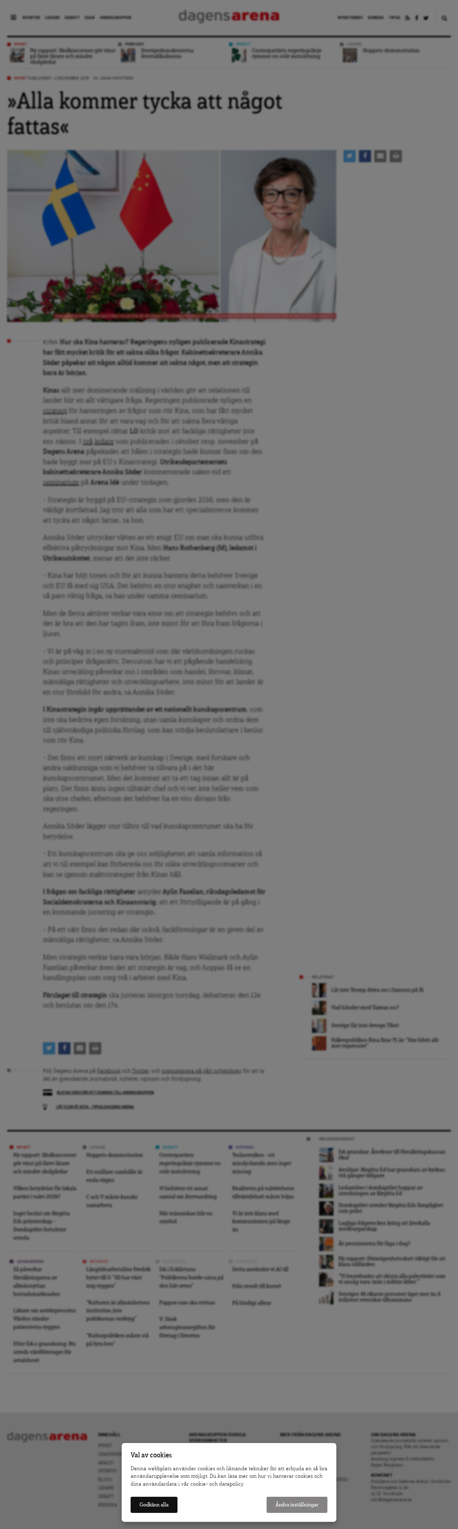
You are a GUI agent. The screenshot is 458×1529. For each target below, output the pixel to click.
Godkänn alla (154, 1505)
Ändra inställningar (297, 1505)
